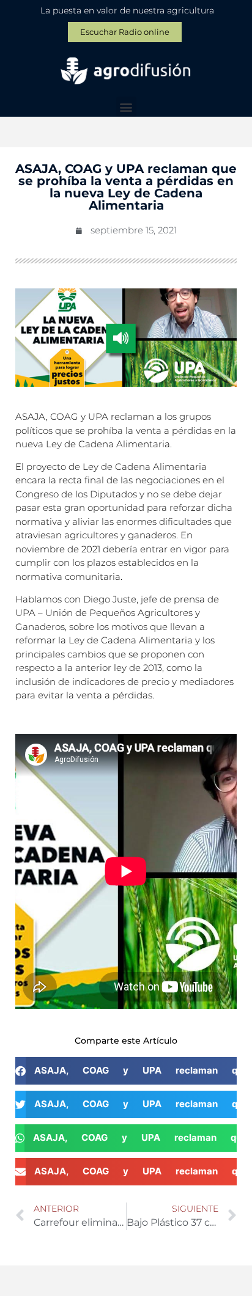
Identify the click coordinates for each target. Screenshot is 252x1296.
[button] (126, 107)
